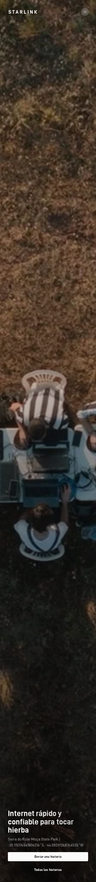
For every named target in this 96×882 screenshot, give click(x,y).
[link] (23, 11)
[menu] (85, 12)
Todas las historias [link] (48, 869)
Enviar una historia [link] (48, 856)
